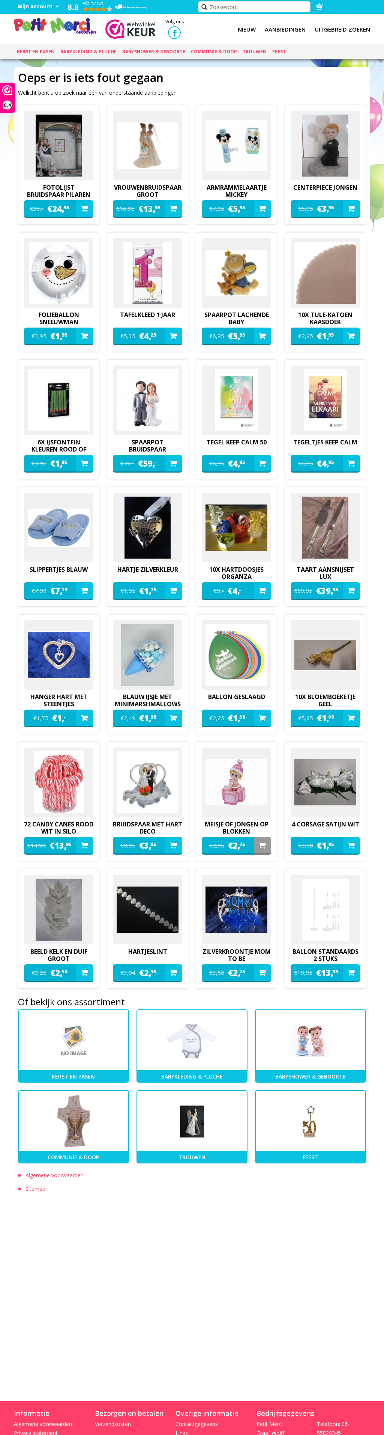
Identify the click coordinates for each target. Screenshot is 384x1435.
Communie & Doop (73, 1157)
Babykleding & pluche (192, 1076)
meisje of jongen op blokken (236, 827)
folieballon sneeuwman (59, 318)
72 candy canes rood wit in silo (58, 827)
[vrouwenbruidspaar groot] (147, 145)
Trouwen (192, 1157)
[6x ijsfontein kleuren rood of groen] (58, 400)
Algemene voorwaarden (55, 1175)
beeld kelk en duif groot (58, 955)
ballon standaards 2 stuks (325, 955)
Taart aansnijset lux (325, 573)
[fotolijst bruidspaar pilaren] (58, 145)
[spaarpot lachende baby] (236, 273)
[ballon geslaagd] (236, 655)
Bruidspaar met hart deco (147, 827)
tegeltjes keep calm (325, 442)
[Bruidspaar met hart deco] (147, 782)
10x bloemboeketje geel (325, 700)
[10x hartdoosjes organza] (236, 527)
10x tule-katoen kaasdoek (325, 318)
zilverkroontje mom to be (236, 955)
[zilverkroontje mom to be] (236, 909)
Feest (310, 1157)
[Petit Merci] (55, 25)
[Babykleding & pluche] (192, 1040)
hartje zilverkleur (147, 569)
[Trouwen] (192, 1121)
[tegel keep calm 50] (236, 400)
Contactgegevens (197, 1423)
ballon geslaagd (236, 697)
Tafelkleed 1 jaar (147, 315)
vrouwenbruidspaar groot (148, 191)
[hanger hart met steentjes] (58, 655)
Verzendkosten (113, 1423)
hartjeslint (147, 951)
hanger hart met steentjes (58, 700)
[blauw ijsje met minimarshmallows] (147, 655)
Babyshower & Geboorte (310, 1076)
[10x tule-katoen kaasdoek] (325, 273)
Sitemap (35, 1188)
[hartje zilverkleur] (147, 527)
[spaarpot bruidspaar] (147, 400)
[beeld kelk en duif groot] (58, 909)
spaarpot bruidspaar (147, 445)
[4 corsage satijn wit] (325, 782)
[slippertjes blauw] (58, 527)
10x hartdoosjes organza (236, 573)
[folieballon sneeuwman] (58, 273)
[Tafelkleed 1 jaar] (147, 273)
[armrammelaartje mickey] (236, 145)
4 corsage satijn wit (325, 824)
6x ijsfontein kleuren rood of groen (59, 449)
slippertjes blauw (59, 569)
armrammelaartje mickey (237, 191)
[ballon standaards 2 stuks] (325, 909)
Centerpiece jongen (325, 187)
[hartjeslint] (147, 909)
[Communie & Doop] (73, 1121)
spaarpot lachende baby (236, 318)
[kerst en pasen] (73, 1040)
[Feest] (310, 1121)
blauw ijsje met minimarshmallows (148, 700)
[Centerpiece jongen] (325, 145)
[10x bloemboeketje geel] (325, 655)
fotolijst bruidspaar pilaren (58, 191)
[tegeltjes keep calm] (325, 400)
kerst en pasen (73, 1076)
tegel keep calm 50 (237, 442)
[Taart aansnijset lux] (325, 527)
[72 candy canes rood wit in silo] (58, 782)
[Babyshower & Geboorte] (310, 1040)
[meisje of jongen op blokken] (236, 782)
